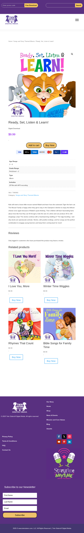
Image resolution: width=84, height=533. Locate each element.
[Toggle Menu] (77, 20)
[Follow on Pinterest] (64, 442)
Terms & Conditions (9, 441)
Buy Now (50, 145)
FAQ (3, 445)
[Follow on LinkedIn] (69, 442)
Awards (49, 429)
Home (10, 41)
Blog (48, 424)
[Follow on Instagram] (69, 436)
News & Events (52, 415)
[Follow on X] (64, 436)
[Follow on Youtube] (59, 442)
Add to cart (34, 145)
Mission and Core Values (55, 420)
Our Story (50, 402)
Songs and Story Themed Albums (24, 41)
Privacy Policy (7, 436)
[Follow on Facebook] (59, 436)
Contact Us (6, 450)
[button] (72, 54)
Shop (48, 411)
